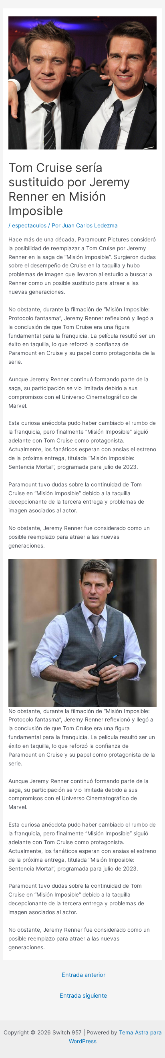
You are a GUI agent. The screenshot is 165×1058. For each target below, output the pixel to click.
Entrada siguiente (83, 995)
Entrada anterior (83, 974)
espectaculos (29, 225)
